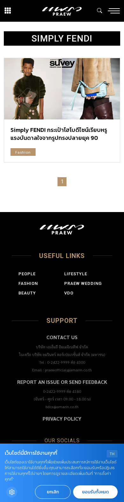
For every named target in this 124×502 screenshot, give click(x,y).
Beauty (27, 293)
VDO (68, 293)
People (27, 273)
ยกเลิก (53, 492)
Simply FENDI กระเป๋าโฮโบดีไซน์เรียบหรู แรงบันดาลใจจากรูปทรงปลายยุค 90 (58, 134)
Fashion (23, 152)
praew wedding (83, 283)
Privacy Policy (62, 418)
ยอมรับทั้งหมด (95, 492)
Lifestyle (75, 273)
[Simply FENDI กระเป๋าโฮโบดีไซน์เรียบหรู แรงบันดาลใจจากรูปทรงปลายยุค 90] (62, 88)
